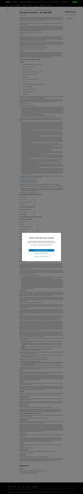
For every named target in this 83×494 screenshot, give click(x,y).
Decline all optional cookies (41, 253)
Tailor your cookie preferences (41, 256)
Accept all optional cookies (41, 250)
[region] (41, 247)
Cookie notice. (49, 245)
